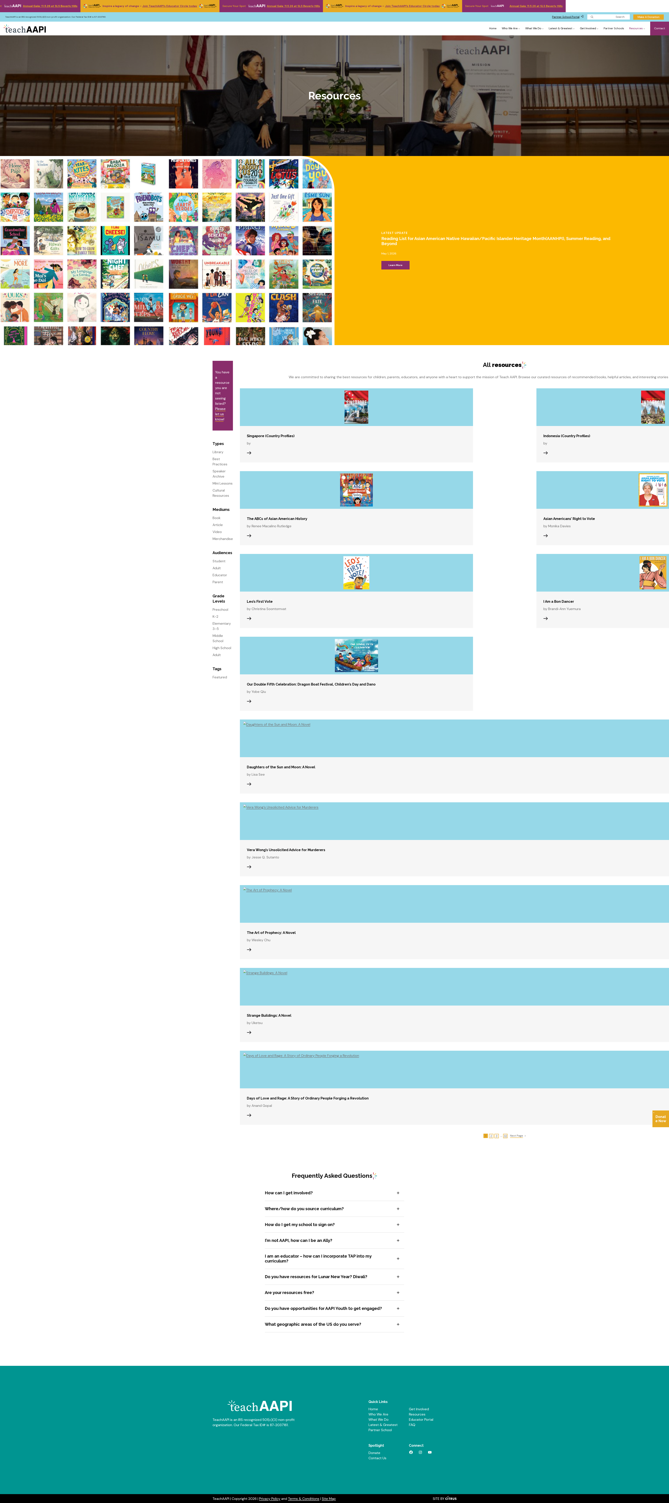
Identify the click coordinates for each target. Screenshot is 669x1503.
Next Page (516, 1135)
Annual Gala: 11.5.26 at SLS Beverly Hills (155, 6)
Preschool (220, 609)
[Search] (592, 17)
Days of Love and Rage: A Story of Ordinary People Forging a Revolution (308, 1098)
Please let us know (220, 413)
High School (222, 648)
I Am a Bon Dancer (558, 601)
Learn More (399, 266)
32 (505, 1136)
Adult (217, 568)
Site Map (329, 1498)
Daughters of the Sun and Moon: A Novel (281, 767)
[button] (333, 1193)
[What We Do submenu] (543, 28)
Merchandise (223, 538)
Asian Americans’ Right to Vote (569, 519)
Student (219, 561)
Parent (218, 582)
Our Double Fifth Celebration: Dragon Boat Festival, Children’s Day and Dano (311, 684)
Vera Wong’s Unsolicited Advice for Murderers (286, 850)
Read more (249, 453)
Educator (220, 575)
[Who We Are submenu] (519, 28)
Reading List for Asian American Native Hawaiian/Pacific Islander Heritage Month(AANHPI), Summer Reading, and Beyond (495, 241)
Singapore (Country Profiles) (270, 436)
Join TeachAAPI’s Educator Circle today (32, 6)
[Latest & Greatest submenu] (574, 28)
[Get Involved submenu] (597, 28)
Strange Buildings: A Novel (269, 1015)
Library (218, 452)
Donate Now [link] (660, 1119)
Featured (220, 677)
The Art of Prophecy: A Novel (271, 933)
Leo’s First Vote (260, 601)
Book (217, 518)
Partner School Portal (565, 17)
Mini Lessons (223, 483)
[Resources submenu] (644, 28)
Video (217, 532)
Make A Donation (648, 17)
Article (218, 525)
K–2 (215, 616)
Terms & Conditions (303, 1498)
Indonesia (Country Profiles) (566, 436)
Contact (659, 28)
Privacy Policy (269, 1498)
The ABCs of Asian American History (277, 519)
